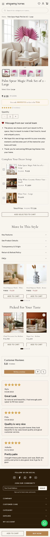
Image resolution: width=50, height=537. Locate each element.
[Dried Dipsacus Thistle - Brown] (37, 274)
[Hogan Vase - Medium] (37, 322)
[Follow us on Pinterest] (30, 477)
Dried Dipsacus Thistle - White (13, 288)
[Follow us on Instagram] (14, 477)
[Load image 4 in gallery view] (31, 73)
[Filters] (37, 372)
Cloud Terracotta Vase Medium (13, 336)
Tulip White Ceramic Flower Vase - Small (32, 180)
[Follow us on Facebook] (20, 477)
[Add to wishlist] (45, 22)
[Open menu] (3, 4)
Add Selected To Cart (25, 214)
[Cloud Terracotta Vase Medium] (13, 322)
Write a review (19, 372)
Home (4, 17)
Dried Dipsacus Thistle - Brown (36, 288)
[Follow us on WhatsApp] (25, 477)
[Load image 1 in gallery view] (6, 73)
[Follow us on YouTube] (36, 477)
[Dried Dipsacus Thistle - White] (13, 274)
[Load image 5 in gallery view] (39, 73)
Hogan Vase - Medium (33, 336)
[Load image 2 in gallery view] (14, 73)
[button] (44, 523)
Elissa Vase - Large (25, 194)
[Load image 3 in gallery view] (22, 73)
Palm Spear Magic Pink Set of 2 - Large (31, 166)
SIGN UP (42, 488)
